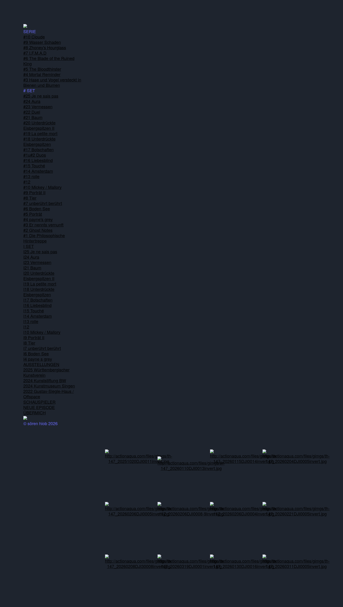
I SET (28, 246)
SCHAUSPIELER (39, 402)
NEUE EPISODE (39, 407)
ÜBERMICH (34, 412)
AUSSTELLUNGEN (41, 364)
